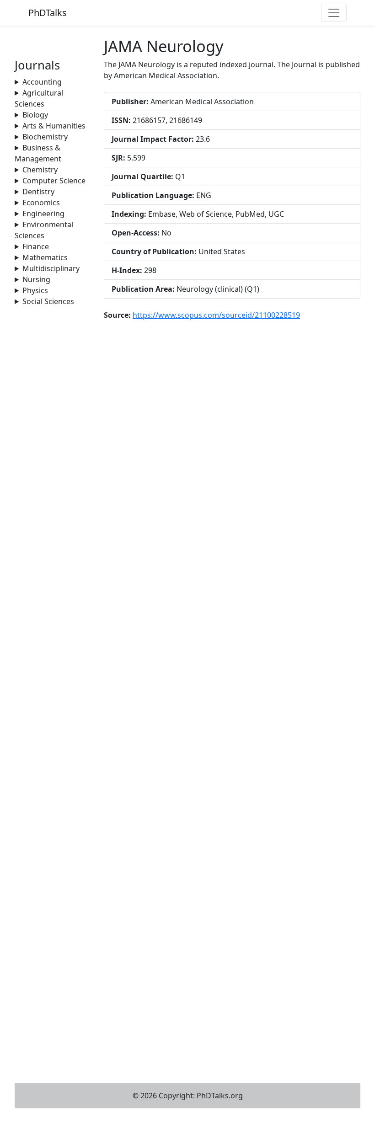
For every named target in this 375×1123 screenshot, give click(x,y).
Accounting (42, 82)
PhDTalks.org (220, 1096)
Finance (35, 246)
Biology (35, 115)
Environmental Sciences (44, 230)
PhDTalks (47, 12)
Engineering (43, 214)
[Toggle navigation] (334, 13)
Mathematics (45, 257)
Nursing (36, 279)
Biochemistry (45, 137)
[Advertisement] (54, 444)
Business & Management (38, 153)
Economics (41, 203)
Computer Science (54, 181)
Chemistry (40, 170)
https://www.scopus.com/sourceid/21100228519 (216, 315)
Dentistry (38, 192)
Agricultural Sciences (39, 98)
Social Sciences (48, 301)
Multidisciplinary (51, 268)
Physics (35, 290)
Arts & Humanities (54, 126)
